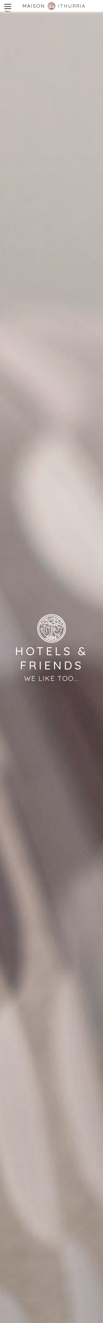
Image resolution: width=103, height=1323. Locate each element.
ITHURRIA (72, 6)
